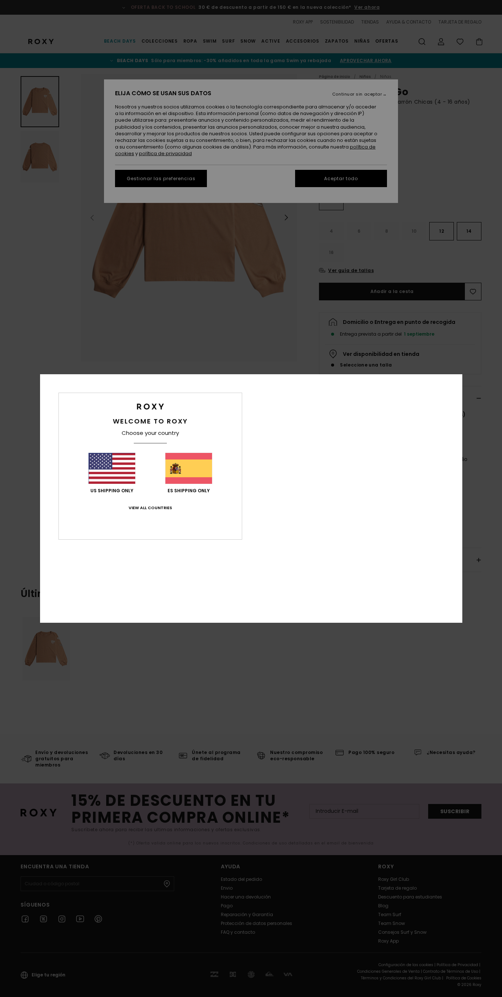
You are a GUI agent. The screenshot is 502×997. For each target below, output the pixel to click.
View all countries (150, 508)
